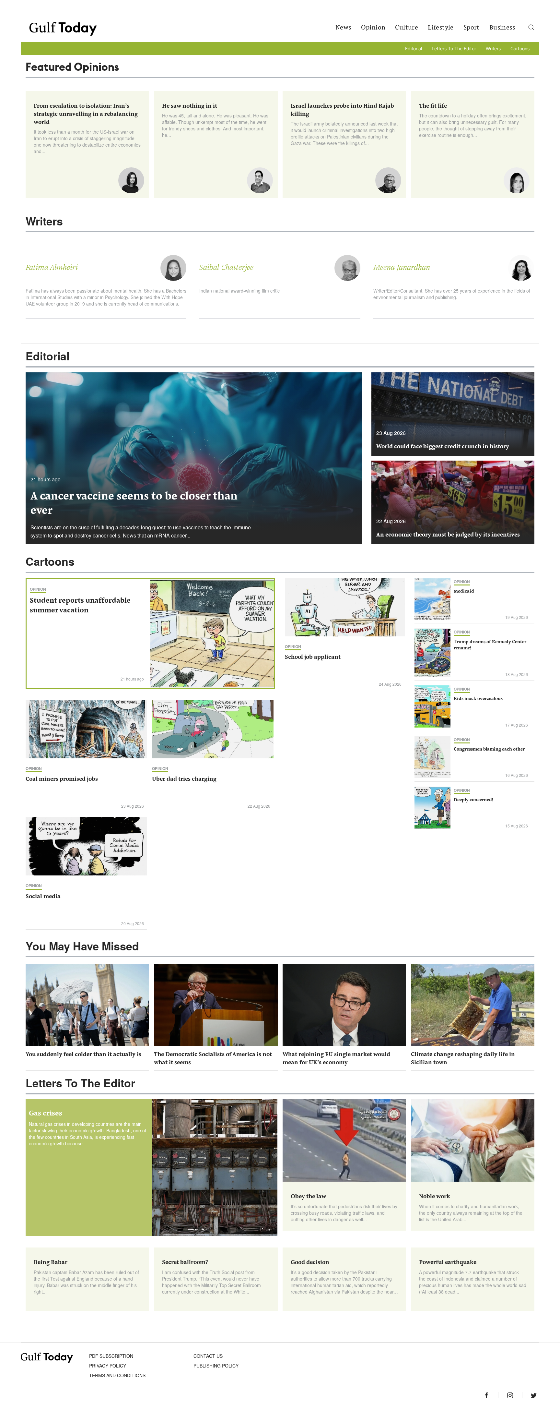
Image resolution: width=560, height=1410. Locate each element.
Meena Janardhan (401, 268)
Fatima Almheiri (52, 268)
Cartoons (520, 48)
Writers (493, 48)
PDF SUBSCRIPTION (111, 1356)
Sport (471, 28)
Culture (406, 28)
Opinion (373, 28)
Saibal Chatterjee (226, 268)
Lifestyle (441, 28)
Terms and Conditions (117, 1375)
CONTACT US (208, 1356)
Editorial (413, 48)
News (343, 28)
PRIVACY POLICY (107, 1365)
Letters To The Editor (454, 48)
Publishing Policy (216, 1365)
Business (502, 28)
